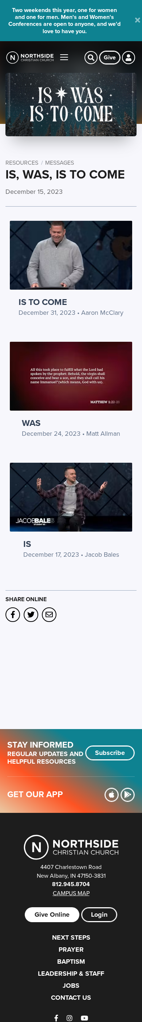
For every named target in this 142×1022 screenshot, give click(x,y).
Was (31, 422)
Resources (21, 162)
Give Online (52, 914)
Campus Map (71, 893)
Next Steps (71, 937)
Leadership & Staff (71, 973)
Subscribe (110, 752)
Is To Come (43, 301)
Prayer (71, 949)
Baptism (71, 961)
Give (110, 57)
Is (27, 543)
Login (99, 914)
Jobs (71, 985)
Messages (59, 162)
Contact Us (71, 997)
